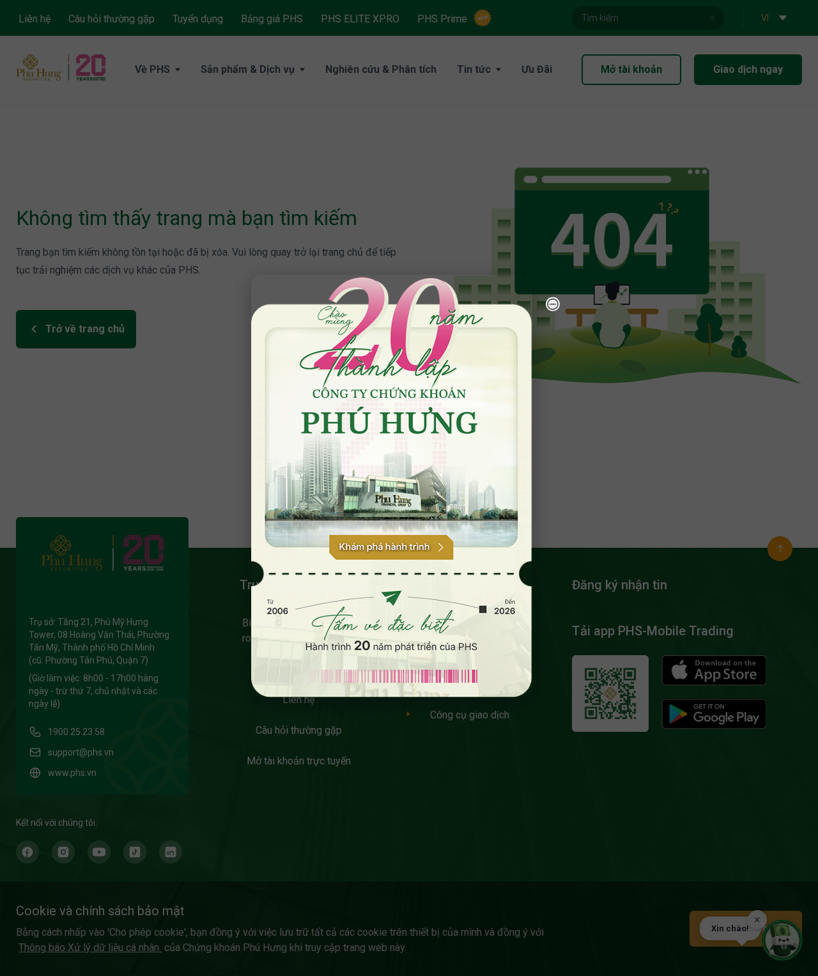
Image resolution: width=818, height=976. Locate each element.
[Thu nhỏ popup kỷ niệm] (553, 304)
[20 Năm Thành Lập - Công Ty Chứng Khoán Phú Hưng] (391, 485)
